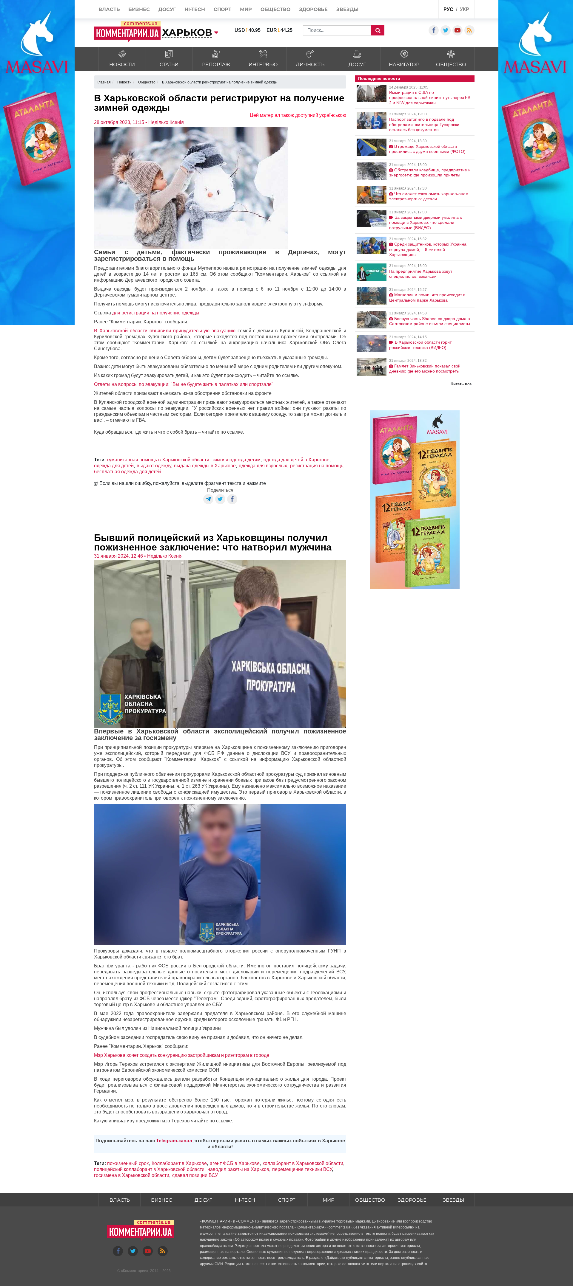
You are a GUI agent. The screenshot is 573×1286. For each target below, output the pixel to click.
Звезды (453, 1200)
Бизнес (161, 1200)
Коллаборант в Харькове (179, 1163)
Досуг (203, 1200)
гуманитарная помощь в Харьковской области (158, 459)
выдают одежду (154, 465)
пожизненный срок (128, 1163)
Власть (120, 1200)
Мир (328, 1200)
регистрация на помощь (316, 465)
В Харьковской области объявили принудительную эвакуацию (164, 330)
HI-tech (245, 1200)
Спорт (286, 1200)
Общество (370, 1200)
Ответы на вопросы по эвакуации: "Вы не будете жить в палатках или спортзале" (183, 384)
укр (464, 9)
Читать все (461, 384)
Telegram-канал (174, 1140)
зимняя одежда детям (236, 459)
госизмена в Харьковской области (131, 1175)
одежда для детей (114, 465)
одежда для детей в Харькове (296, 459)
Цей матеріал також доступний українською (298, 115)
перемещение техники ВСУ (302, 1169)
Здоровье (412, 1200)
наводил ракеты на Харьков (238, 1169)
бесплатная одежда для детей (127, 471)
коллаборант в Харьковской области (303, 1163)
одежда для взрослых (263, 465)
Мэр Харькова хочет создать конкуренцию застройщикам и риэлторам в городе (181, 1055)
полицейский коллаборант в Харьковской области (149, 1169)
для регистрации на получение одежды (155, 312)
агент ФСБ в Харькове (235, 1163)
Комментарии (134, 1271)
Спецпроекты (411, 10)
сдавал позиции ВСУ (195, 1175)
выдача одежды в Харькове (205, 465)
